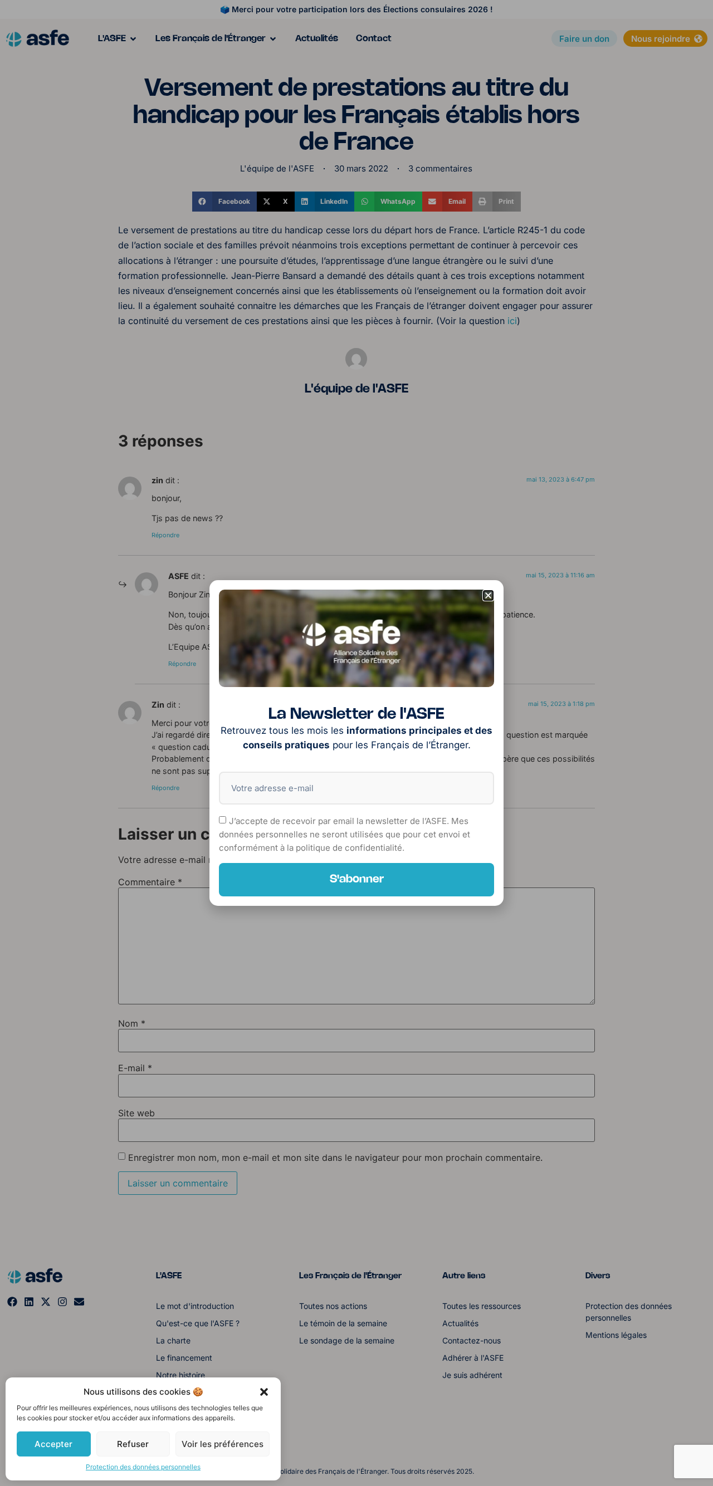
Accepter (53, 1444)
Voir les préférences (222, 1444)
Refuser (133, 1444)
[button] (264, 1391)
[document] (356, 743)
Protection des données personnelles (143, 1467)
